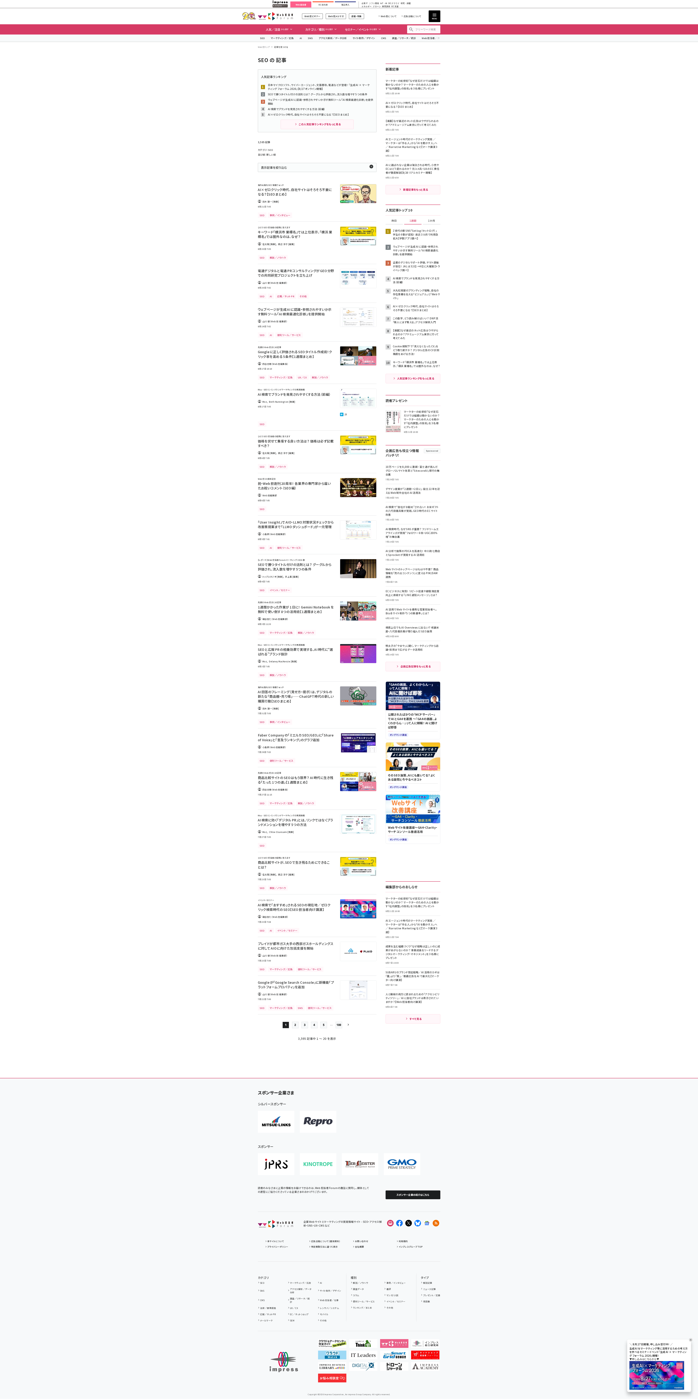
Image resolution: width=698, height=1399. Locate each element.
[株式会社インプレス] (284, 1362)
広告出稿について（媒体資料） (325, 1241)
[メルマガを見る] (390, 1223)
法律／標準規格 (268, 1308)
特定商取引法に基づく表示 (324, 1246)
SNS (310, 38)
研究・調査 (406, 3)
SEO (262, 38)
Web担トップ (264, 46)
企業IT (365, 3)
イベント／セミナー (396, 1301)
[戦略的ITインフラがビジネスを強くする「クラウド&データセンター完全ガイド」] (332, 1345)
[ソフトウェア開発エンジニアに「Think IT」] (363, 1345)
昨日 (394, 220)
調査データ (358, 1289)
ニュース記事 (429, 1289)
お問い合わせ (361, 1241)
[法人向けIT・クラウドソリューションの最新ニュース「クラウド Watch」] (332, 1356)
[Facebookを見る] (399, 1223)
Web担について (389, 16)
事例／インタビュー (396, 1282)
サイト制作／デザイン (364, 38)
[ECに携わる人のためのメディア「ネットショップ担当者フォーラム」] (425, 1356)
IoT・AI (383, 3)
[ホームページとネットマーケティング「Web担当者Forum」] (394, 1345)
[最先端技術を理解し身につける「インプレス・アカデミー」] (425, 1368)
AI (301, 38)
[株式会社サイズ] (360, 1164)
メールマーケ (266, 1320)
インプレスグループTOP (411, 1246)
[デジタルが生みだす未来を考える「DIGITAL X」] (363, 1368)
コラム (356, 1295)
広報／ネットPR (268, 1314)
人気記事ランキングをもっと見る (415, 378)
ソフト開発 (374, 3)
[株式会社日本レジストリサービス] (276, 1164)
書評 (389, 1289)
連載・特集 (356, 16)
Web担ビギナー (312, 16)
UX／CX (294, 1308)
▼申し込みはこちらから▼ (644, 1359)
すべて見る (415, 1019)
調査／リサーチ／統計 (404, 38)
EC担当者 (323, 5)
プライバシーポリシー (277, 1246)
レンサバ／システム (329, 1308)
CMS (383, 38)
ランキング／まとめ (362, 1307)
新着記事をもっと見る (415, 189)
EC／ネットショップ (299, 1314)
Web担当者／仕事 (432, 38)
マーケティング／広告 (282, 38)
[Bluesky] (417, 1223)
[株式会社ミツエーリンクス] (276, 1122)
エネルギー (367, 6)
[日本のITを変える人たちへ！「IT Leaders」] (363, 1356)
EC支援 (394, 6)
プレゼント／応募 (431, 1295)
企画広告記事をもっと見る (416, 666)
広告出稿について (412, 16)
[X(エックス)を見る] (408, 1223)
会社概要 (359, 1246)
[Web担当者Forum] (275, 1225)
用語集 (426, 1301)
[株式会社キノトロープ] (318, 1164)
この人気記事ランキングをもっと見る (320, 124)
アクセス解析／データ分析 (333, 38)
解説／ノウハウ (360, 1282)
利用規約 (403, 1241)
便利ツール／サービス (364, 1301)
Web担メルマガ (336, 16)
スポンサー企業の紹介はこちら (413, 1194)
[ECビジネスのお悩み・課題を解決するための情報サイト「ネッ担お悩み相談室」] (332, 1379)
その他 (323, 1320)
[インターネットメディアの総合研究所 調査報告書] (425, 1345)
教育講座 (386, 6)
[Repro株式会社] (318, 1122)
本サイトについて (275, 1241)
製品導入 (345, 5)
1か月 (431, 220)
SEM (292, 1320)
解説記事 (427, 1282)
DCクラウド (393, 3)
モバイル (324, 1314)
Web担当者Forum (275, 16)
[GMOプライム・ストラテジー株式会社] (402, 1164)
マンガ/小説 (392, 1295)
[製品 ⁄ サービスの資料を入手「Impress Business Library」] (332, 1368)
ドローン (377, 6)
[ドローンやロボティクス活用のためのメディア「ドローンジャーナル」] (394, 1368)
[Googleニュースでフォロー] (427, 1223)
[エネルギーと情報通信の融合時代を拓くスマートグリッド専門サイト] (394, 1356)
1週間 (412, 220)
